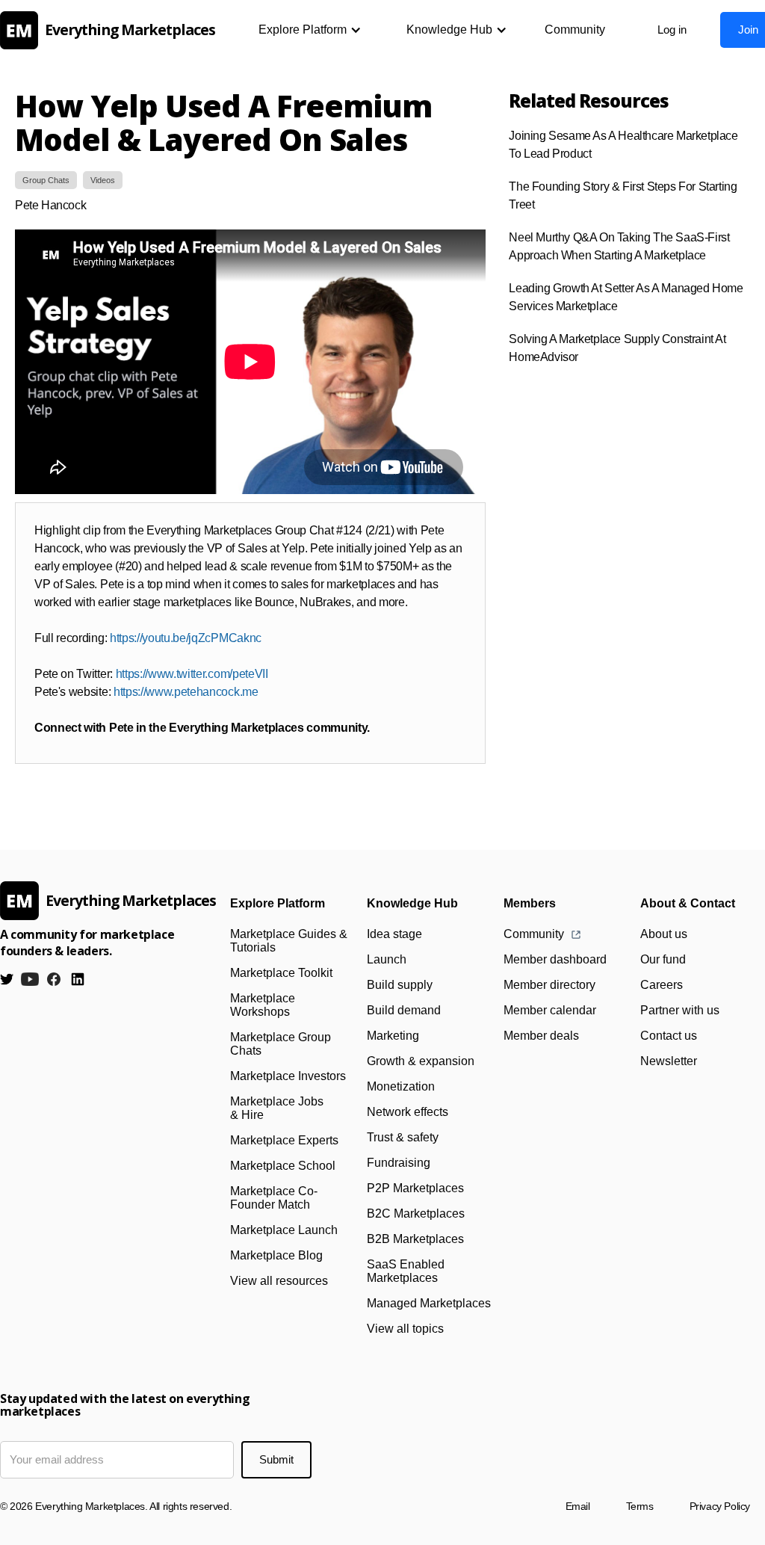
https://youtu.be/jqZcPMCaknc (185, 638)
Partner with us (679, 1010)
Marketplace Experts (284, 1140)
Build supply (400, 984)
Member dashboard (555, 959)
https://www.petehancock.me (186, 691)
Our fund (663, 959)
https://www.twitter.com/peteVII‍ (192, 673)
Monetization (401, 1086)
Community (575, 29)
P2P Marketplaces (415, 1188)
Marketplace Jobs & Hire (276, 1108)
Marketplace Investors (288, 1076)
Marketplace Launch (284, 1230)
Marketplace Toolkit (281, 972)
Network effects (407, 1111)
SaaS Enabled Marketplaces (406, 1271)
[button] (310, 29)
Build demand (404, 1010)
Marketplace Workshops (262, 1005)
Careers (661, 984)
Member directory (549, 984)
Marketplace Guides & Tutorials (288, 941)
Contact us (668, 1035)
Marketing (393, 1035)
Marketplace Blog (276, 1255)
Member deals (541, 1035)
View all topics (405, 1328)
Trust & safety (403, 1137)
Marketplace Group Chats (280, 1044)
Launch (386, 959)
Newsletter (668, 1061)
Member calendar (550, 1010)
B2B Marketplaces (415, 1239)
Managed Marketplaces (429, 1303)
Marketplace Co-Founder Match (274, 1198)
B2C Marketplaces (416, 1213)
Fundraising (398, 1162)
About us (663, 934)
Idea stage (394, 934)
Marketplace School (282, 1165)
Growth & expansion (420, 1061)
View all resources (279, 1280)
